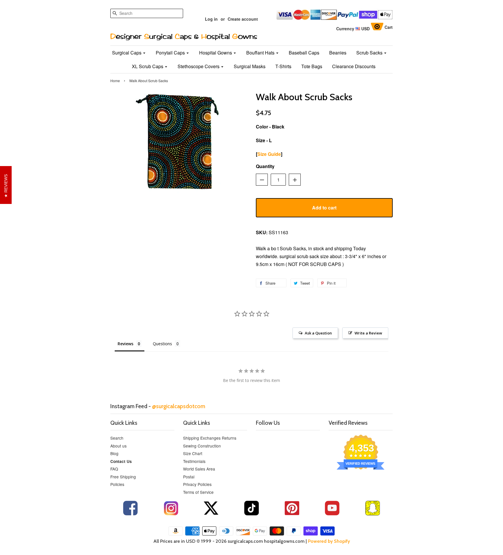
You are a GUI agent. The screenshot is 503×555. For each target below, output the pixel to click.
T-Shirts (283, 66)
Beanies (337, 52)
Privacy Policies (197, 484)
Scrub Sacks (370, 52)
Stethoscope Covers (199, 66)
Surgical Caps (127, 52)
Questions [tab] (162, 343)
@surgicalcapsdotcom (178, 406)
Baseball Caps (304, 52)
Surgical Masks (249, 66)
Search (116, 438)
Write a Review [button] (368, 333)
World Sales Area (199, 469)
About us (118, 446)
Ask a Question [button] (318, 333)
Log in (211, 19)
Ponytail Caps (171, 52)
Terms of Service (198, 492)
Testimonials (194, 461)
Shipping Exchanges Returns (209, 438)
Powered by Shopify (329, 541)
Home (115, 80)
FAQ (114, 469)
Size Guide (269, 154)
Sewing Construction (202, 446)
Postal (188, 477)
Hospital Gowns (216, 52)
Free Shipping (123, 477)
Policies (117, 484)
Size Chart (192, 453)
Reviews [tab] (125, 343)
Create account (243, 19)
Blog (114, 453)
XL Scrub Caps (148, 66)
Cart (389, 27)
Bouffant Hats (261, 52)
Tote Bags (311, 66)
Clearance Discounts (354, 66)
